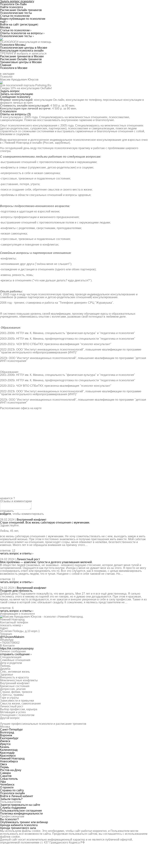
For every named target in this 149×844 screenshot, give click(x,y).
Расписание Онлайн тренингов (21, 59)
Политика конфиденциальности (21, 813)
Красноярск (8, 755)
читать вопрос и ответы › (16, 553)
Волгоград (7, 732)
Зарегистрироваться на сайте (20, 804)
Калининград (8, 749)
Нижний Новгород (12, 758)
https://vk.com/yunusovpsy (17, 648)
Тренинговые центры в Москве (21, 62)
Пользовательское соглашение (21, 810)
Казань (4, 746)
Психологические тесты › (17, 36)
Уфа (3, 781)
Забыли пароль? (11, 799)
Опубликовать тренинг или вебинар (24, 822)
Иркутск (5, 744)
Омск (3, 764)
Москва (5, 27)
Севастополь (9, 778)
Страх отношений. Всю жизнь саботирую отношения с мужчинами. (45, 522)
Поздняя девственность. (16, 590)
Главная (5, 65)
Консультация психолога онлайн (22, 50)
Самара (5, 773)
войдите (5, 513)
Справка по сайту (12, 790)
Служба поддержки (13, 807)
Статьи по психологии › (15, 30)
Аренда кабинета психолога (19, 825)
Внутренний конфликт (31, 519)
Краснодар (7, 752)
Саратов (6, 775)
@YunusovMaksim (12, 636)
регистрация (29, 24)
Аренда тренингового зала (18, 828)
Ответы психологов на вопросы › (22, 33)
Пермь (4, 767)
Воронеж (6, 735)
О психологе (8, 111)
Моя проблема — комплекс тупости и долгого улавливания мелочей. (46, 562)
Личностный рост (28, 559)
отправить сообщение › (15, 654)
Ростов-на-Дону (10, 770)
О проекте (7, 787)
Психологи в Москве (13, 67)
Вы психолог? (9, 819)
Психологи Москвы (13, 44)
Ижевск (5, 741)
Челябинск (7, 784)
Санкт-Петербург (11, 729)
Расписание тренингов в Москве (22, 56)
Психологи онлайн (12, 793)
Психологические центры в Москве (23, 47)
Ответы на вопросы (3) (15, 114)
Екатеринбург (9, 738)
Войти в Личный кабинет (16, 796)
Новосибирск (9, 761)
